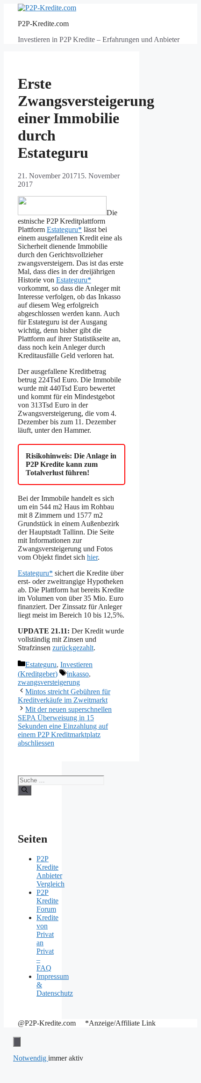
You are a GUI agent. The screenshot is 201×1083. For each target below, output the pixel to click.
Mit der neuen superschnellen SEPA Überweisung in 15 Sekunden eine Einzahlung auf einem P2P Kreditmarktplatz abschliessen (65, 726)
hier (92, 557)
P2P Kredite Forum (47, 900)
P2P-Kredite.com (43, 24)
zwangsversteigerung (49, 682)
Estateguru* (64, 229)
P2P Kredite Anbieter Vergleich (50, 871)
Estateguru (41, 664)
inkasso (78, 674)
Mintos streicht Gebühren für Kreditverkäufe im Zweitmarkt (64, 696)
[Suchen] (24, 790)
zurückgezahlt (72, 648)
